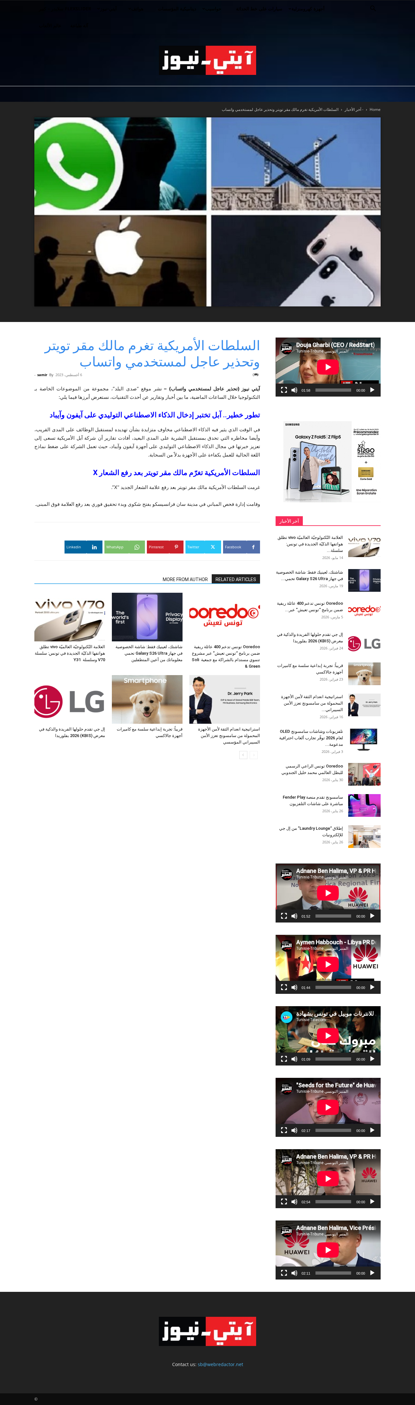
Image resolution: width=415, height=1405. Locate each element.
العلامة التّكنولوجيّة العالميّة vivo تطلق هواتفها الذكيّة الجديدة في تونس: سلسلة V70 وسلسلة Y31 (70, 653)
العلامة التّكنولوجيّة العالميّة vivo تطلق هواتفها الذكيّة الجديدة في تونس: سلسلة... (310, 544)
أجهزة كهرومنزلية (308, 9)
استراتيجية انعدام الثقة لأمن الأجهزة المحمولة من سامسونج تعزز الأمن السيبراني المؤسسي (229, 735)
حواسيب (213, 9)
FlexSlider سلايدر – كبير (65, 9)
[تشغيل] (372, 390)
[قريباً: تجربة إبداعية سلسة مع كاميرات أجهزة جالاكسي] (147, 699)
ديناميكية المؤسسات (177, 9)
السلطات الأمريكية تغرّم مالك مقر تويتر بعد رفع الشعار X (176, 473)
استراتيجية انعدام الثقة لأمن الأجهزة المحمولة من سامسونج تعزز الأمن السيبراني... (312, 703)
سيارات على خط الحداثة (259, 9)
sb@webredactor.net (220, 1364)
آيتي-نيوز (108, 9)
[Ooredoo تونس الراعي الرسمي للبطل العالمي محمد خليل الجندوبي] (364, 774)
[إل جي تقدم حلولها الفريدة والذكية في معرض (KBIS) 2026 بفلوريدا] (69, 699)
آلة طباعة (79, 25)
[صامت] (294, 390)
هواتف (137, 9)
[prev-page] (254, 755)
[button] (373, 9)
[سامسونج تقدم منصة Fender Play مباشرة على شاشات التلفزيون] (364, 805)
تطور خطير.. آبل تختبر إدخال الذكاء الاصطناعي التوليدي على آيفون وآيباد (155, 415)
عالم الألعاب (50, 25)
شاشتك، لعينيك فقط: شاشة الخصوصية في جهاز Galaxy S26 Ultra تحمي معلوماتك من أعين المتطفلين (149, 653)
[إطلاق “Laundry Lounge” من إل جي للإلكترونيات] (364, 836)
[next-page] (243, 755)
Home (375, 109)
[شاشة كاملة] (284, 390)
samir (42, 374)
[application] (328, 367)
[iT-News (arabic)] (207, 60)
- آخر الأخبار (354, 109)
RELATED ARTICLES (236, 579)
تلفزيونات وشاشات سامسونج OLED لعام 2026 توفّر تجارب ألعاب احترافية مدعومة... (311, 738)
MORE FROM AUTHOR (185, 579)
